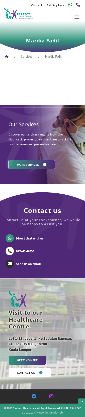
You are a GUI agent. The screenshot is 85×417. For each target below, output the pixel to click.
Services (26, 56)
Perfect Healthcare (25, 408)
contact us (26, 372)
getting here (27, 360)
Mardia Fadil (53, 56)
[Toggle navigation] (77, 16)
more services (28, 164)
